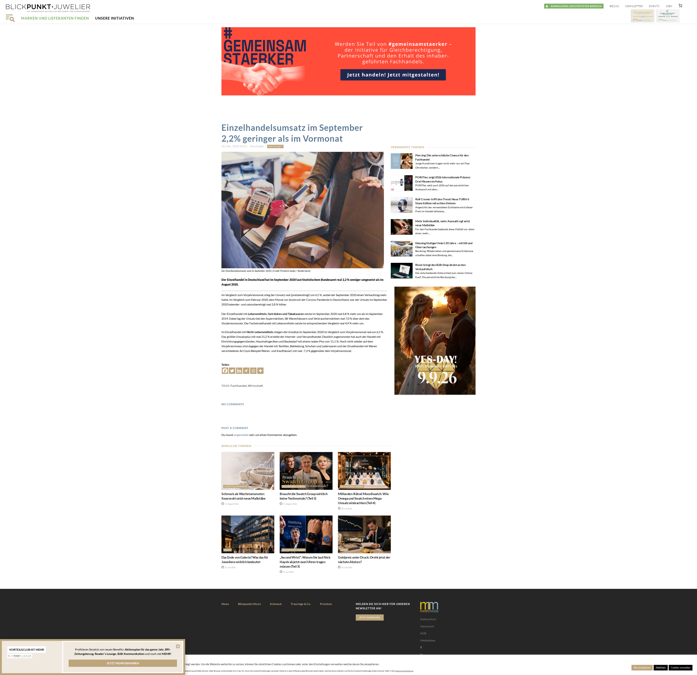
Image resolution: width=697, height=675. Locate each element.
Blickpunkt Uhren (294, 486)
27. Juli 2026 (229, 567)
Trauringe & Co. (301, 604)
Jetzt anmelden (369, 617)
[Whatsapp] (253, 371)
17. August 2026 (231, 504)
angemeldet (241, 434)
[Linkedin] (239, 371)
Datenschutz (428, 619)
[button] (680, 6)
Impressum (427, 626)
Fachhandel (239, 385)
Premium (326, 604)
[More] (260, 371)
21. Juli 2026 (288, 572)
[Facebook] (225, 371)
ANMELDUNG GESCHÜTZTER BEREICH (575, 6)
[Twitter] (232, 371)
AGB (423, 633)
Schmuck (276, 604)
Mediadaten (427, 640)
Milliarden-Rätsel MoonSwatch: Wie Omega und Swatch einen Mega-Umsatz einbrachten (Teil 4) (363, 498)
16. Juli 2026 (346, 567)
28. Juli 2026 (346, 508)
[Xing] (246, 371)
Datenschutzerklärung (404, 671)
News (227, 550)
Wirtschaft (275, 146)
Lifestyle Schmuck (235, 486)
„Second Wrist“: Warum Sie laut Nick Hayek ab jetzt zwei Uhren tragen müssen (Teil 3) (305, 561)
